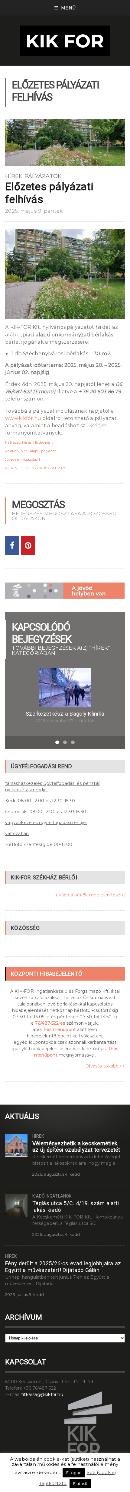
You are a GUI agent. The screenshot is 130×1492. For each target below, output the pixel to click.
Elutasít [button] (80, 1483)
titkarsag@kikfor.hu (42, 1394)
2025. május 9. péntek (34, 211)
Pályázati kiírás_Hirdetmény (29, 442)
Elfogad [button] (74, 1472)
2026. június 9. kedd (24, 1294)
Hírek (14, 176)
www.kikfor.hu (23, 418)
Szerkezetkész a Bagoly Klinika (65, 713)
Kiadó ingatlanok (51, 1196)
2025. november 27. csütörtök (65, 720)
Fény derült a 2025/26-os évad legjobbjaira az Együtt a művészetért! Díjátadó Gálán (63, 1266)
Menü (68, 8)
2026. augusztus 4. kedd (56, 1174)
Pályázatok (43, 176)
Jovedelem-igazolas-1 (22, 459)
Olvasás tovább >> (105, 1066)
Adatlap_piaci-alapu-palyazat (30, 451)
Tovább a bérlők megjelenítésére (89, 895)
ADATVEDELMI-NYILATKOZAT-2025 (35, 468)
